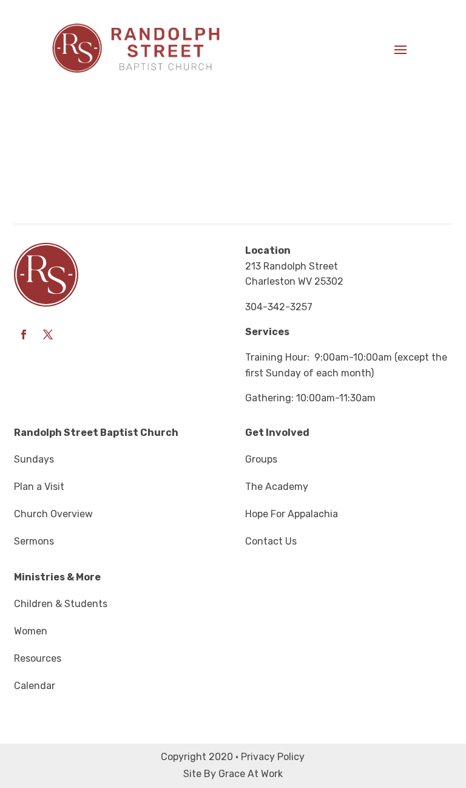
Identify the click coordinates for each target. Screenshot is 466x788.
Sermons (34, 541)
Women (30, 631)
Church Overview (53, 514)
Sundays (34, 459)
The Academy (276, 486)
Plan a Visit (39, 486)
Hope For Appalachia (291, 514)
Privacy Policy (273, 757)
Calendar (34, 685)
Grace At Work (250, 774)
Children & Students (60, 604)
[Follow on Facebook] (23, 334)
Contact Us (271, 541)
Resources (37, 658)
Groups (261, 459)
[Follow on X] (48, 334)
